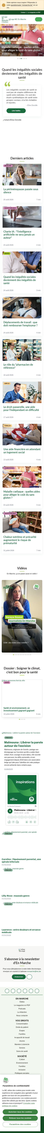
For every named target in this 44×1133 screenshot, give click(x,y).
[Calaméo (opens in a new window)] (31, 991)
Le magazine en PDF (34, 12)
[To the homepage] (18, 19)
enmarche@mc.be (34, 971)
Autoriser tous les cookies (20, 1112)
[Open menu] (31, 19)
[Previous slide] (4, 39)
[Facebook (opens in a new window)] (7, 991)
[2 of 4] (21, 719)
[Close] (41, 5)
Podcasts (22, 1009)
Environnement (22, 1063)
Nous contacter (22, 1015)
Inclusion (22, 1070)
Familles (22, 1034)
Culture (22, 1059)
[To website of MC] (5, 19)
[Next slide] (39, 39)
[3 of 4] (22, 719)
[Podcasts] (25, 991)
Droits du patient (22, 1027)
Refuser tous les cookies (20, 1118)
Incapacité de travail (22, 1037)
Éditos (22, 1002)
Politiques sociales (22, 1073)
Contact (23, 12)
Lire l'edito (16, 111)
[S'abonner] (29, 976)
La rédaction (22, 1012)
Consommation (22, 1024)
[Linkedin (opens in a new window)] (13, 991)
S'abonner (19, 977)
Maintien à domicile (22, 1044)
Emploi (22, 1031)
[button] (17, 58)
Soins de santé (22, 1051)
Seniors (22, 1048)
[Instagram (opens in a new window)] (19, 991)
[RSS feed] (37, 991)
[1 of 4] (19, 719)
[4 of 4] (24, 719)
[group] (22, 698)
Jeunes (22, 1041)
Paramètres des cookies (20, 1124)
